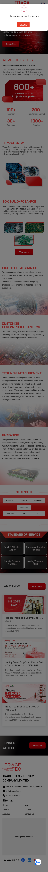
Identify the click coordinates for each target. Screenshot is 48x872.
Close (23, 24)
